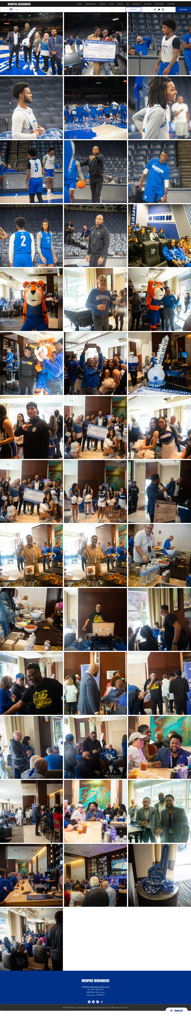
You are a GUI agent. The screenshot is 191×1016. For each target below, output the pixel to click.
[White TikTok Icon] (101, 1001)
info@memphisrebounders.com (95, 987)
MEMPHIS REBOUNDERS (19, 4)
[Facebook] (155, 9)
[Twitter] (159, 9)
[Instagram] (163, 9)
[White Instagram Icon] (97, 1001)
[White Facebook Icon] (89, 1001)
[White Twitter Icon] (93, 1001)
